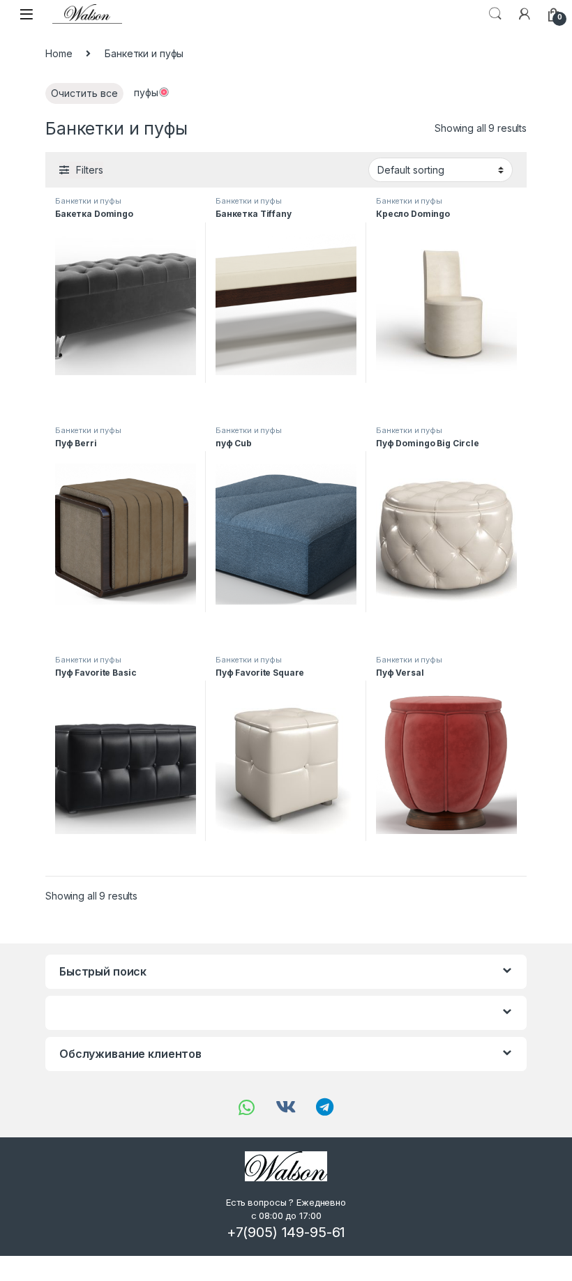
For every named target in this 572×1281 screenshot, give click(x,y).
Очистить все (84, 93)
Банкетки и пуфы (88, 201)
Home (58, 53)
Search (495, 14)
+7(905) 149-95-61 (286, 1232)
